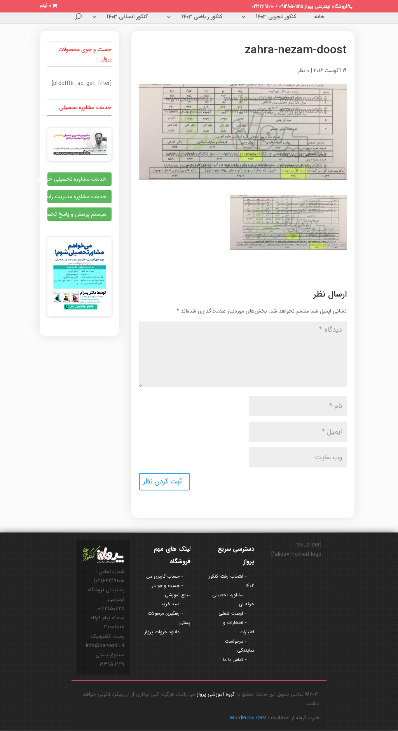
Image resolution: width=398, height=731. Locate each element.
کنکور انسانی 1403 (127, 17)
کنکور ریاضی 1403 (201, 17)
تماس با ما (233, 659)
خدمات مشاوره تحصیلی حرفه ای (76, 179)
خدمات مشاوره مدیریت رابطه (76, 196)
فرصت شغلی (230, 613)
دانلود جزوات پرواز (162, 632)
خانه (319, 17)
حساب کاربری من (163, 576)
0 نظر (303, 70)
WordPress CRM (249, 718)
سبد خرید (170, 604)
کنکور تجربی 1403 (276, 17)
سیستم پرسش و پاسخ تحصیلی (76, 214)
